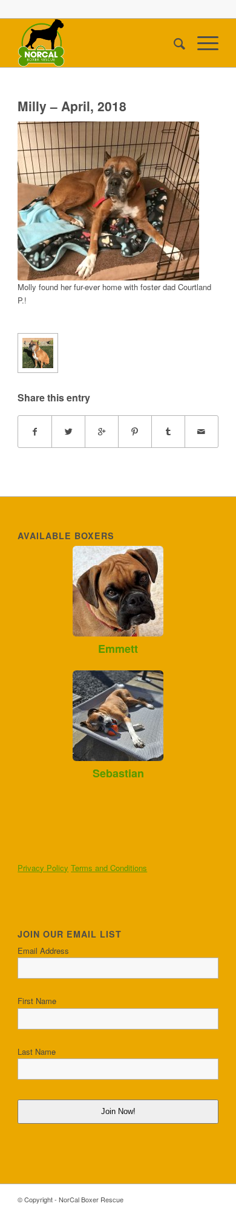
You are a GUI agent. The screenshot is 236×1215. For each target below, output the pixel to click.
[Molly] (37, 353)
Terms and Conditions (109, 867)
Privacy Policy (43, 867)
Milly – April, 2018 (72, 106)
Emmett (118, 648)
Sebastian (118, 773)
